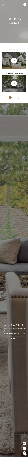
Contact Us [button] (14, 338)
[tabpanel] (14, 71)
